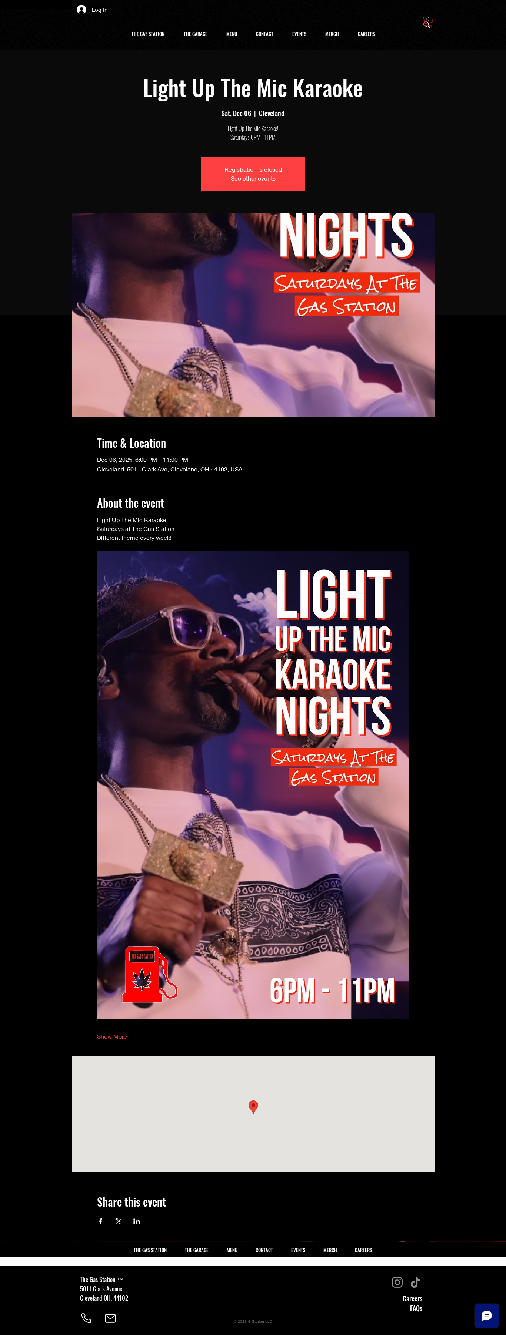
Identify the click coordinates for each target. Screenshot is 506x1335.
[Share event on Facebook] (100, 1221)
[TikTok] (415, 1282)
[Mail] (110, 1318)
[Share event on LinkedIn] (136, 1221)
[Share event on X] (118, 1221)
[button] (428, 22)
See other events (253, 178)
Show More (112, 1036)
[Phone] (86, 1318)
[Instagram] (397, 1282)
